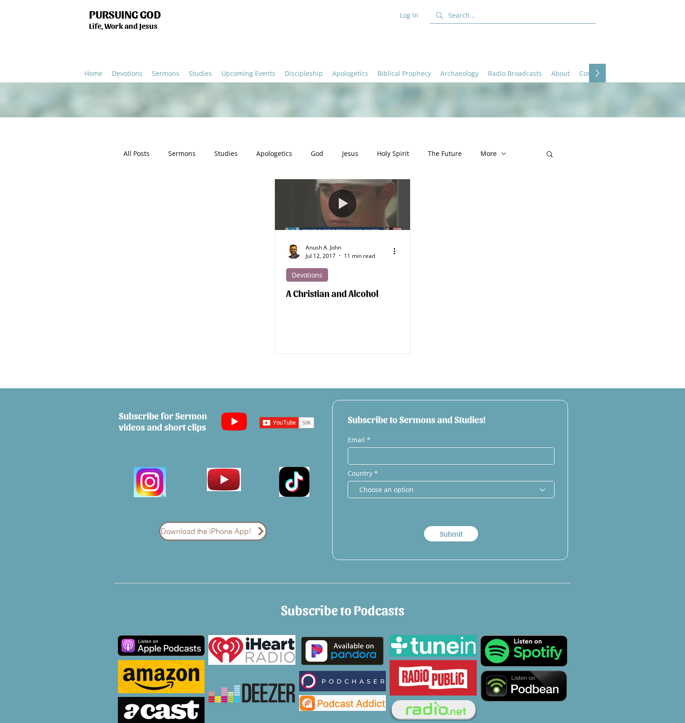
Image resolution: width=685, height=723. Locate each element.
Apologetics (274, 153)
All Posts (136, 153)
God (317, 153)
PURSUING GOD (125, 14)
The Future (445, 153)
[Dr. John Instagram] (150, 482)
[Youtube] (234, 421)
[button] (350, 73)
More (488, 153)
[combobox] (451, 489)
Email (357, 440)
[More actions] (397, 251)
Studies (226, 153)
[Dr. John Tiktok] (294, 482)
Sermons (182, 153)
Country (360, 473)
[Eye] (224, 479)
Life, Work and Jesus (123, 25)
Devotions (307, 274)
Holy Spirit (393, 153)
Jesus (350, 153)
